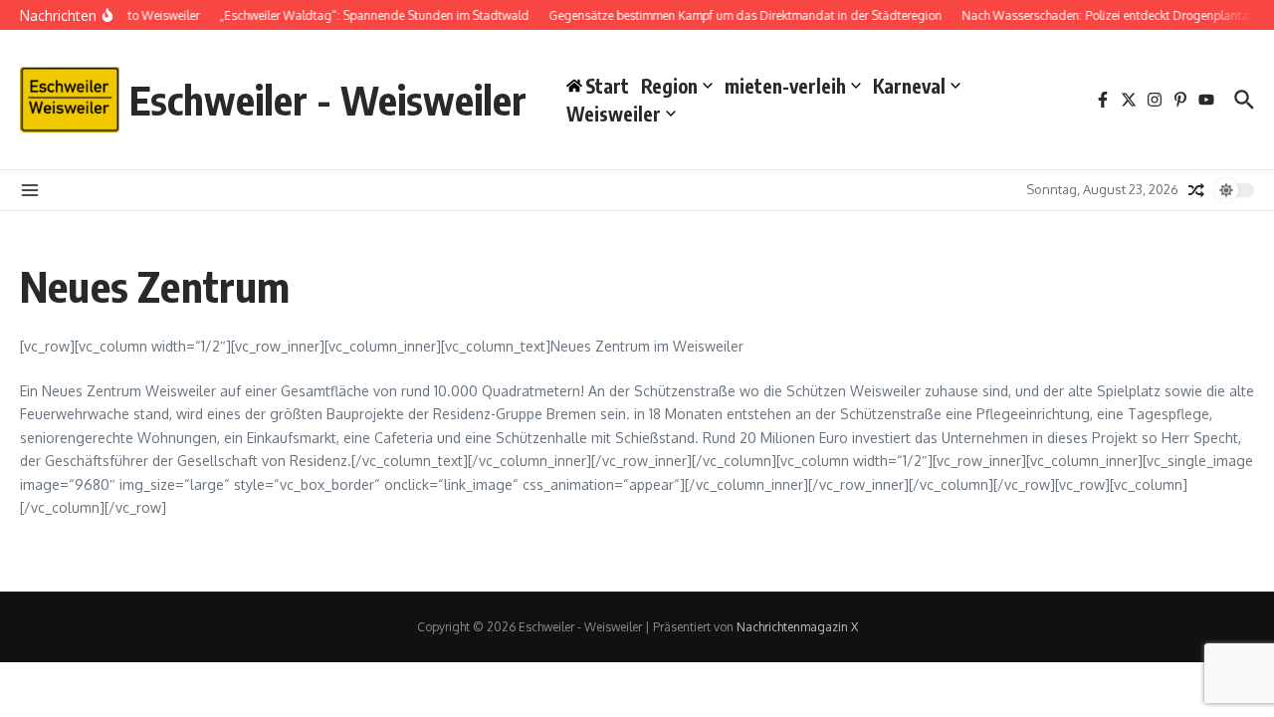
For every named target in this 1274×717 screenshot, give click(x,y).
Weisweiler (613, 113)
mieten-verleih (785, 86)
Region (669, 86)
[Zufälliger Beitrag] (1196, 190)
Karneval (909, 86)
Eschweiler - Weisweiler (328, 99)
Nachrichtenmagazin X (797, 626)
